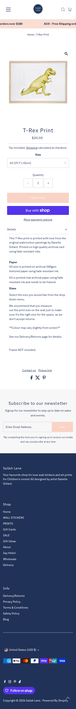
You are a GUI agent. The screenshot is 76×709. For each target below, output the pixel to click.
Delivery (8, 565)
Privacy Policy (11, 601)
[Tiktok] (20, 682)
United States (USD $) (22, 650)
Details (11, 229)
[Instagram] (9, 682)
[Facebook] (5, 682)
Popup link (45, 370)
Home (30, 34)
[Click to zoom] (66, 53)
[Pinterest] (15, 682)
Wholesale (9, 559)
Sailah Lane (33, 700)
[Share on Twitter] (38, 378)
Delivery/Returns (14, 596)
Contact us (29, 370)
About (7, 547)
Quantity (38, 175)
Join (62, 427)
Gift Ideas (9, 541)
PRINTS (8, 523)
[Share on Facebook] (31, 378)
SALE (6, 535)
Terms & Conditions (15, 607)
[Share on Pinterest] (44, 378)
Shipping (31, 148)
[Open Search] (63, 9)
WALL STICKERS (13, 517)
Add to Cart (38, 197)
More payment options (38, 219)
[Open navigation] (11, 9)
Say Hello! (9, 553)
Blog (6, 619)
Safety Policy (11, 613)
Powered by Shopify (55, 700)
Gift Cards (9, 529)
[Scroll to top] (68, 698)
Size (38, 154)
